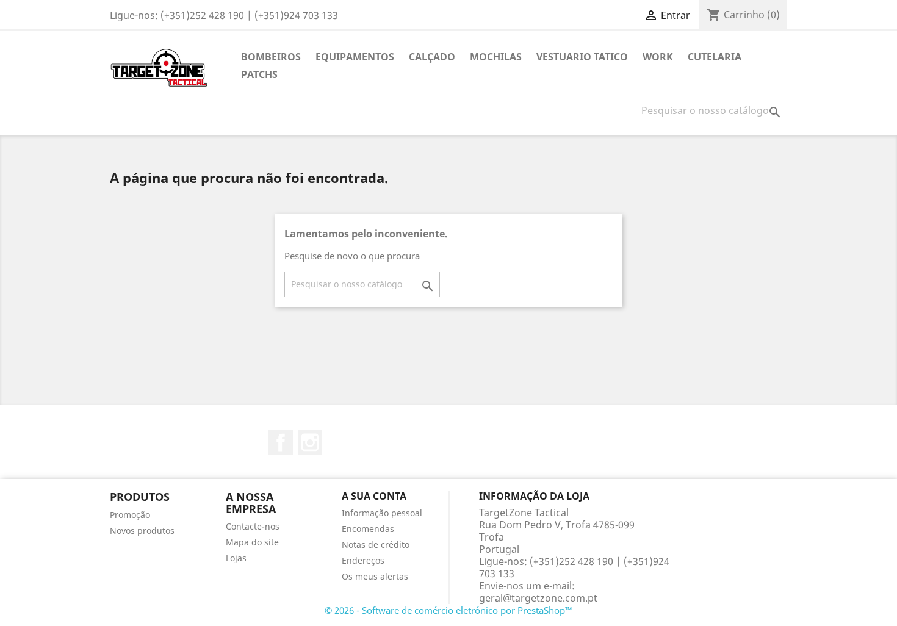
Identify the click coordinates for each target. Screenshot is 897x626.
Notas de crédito (375, 544)
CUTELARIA (714, 56)
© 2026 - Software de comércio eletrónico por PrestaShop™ (448, 610)
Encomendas (368, 528)
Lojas (236, 558)
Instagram (310, 442)
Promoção (130, 514)
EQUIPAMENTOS (354, 56)
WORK (658, 56)
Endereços (363, 560)
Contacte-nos (252, 526)
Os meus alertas (375, 576)
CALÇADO (432, 56)
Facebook (280, 442)
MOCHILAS (496, 56)
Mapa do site (252, 542)
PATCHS (259, 74)
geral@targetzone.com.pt (538, 598)
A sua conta (374, 496)
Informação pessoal (382, 513)
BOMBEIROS (271, 56)
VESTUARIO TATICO (582, 56)
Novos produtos (142, 530)
